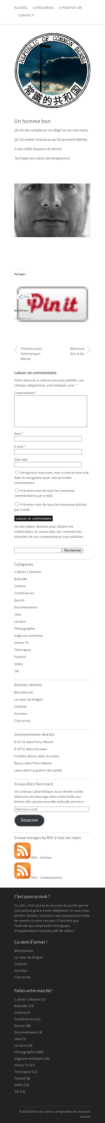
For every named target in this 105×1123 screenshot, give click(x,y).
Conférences (24, 593)
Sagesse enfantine (28, 635)
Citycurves (22, 720)
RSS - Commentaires (46, 877)
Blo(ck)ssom (23, 692)
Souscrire (29, 820)
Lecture (20, 621)
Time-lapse (22, 649)
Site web (21, 459)
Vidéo (18, 664)
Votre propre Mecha (31, 353)
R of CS (19, 742)
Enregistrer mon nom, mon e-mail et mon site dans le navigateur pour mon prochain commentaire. (51, 477)
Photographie (24, 628)
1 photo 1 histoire (27, 571)
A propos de (70, 7)
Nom (18, 433)
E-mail (19, 446)
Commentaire (25, 393)
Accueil (21, 7)
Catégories (43, 7)
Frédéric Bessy (25, 756)
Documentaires (25, 607)
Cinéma (19, 586)
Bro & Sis (77, 351)
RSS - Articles (41, 857)
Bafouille (21, 579)
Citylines (20, 706)
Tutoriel (20, 657)
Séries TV (21, 642)
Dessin (19, 600)
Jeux (17, 614)
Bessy (19, 763)
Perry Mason (43, 742)
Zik (16, 671)
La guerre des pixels (46, 770)
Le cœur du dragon (28, 699)
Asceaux (20, 713)
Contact (26, 15)
